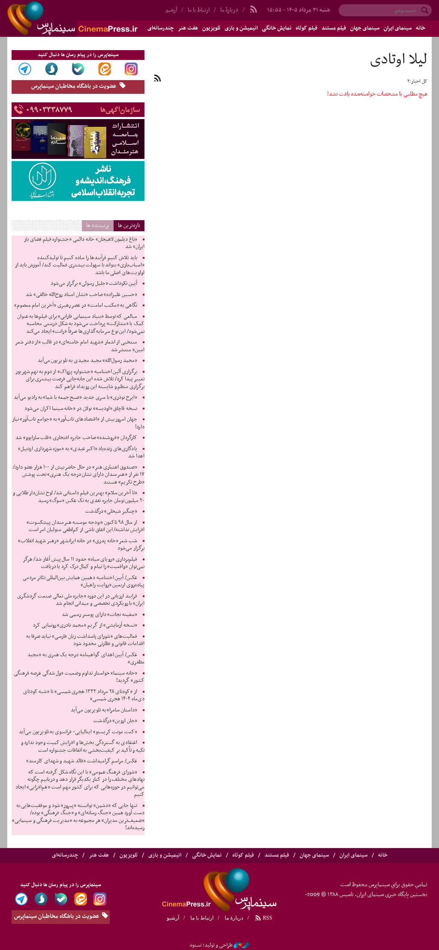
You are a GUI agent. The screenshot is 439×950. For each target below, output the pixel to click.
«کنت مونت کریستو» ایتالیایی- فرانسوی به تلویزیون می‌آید (78, 732)
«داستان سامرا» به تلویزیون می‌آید (104, 710)
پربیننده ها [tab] (97, 225)
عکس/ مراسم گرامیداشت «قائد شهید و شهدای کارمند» (81, 761)
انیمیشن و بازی (241, 28)
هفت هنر (188, 28)
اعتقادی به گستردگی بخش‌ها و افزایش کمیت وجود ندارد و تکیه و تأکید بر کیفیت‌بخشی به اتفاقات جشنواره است (82, 746)
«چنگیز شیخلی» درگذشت (111, 511)
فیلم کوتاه (306, 28)
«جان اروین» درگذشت (115, 721)
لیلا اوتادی (398, 60)
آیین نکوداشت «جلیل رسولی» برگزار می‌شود (94, 283)
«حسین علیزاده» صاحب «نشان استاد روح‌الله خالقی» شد (81, 294)
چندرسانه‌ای (65, 855)
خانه (420, 28)
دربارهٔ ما (229, 10)
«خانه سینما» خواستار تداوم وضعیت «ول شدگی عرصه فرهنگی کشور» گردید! (79, 677)
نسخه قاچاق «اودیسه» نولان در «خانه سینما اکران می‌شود (80, 408)
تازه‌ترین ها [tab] (129, 225)
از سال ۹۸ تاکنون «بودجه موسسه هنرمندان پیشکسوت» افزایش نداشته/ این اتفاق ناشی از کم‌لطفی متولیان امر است (85, 526)
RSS (267, 918)
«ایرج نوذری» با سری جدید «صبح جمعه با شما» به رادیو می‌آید (75, 397)
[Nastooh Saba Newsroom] (241, 945)
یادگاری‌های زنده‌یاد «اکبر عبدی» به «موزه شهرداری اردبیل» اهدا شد (81, 452)
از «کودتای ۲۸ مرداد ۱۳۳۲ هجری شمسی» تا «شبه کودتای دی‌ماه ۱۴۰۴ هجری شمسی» (83, 695)
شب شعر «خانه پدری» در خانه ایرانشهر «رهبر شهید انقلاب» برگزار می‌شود (81, 544)
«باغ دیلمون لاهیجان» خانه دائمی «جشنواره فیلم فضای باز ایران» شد (84, 243)
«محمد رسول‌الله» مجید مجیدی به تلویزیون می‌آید (87, 360)
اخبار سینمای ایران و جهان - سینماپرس (93, 18)
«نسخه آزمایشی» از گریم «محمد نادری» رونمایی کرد (85, 625)
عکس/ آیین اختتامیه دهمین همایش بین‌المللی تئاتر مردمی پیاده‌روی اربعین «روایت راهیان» (83, 581)
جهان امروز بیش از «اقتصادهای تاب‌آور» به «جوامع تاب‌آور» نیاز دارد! (78, 423)
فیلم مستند (334, 28)
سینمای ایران (398, 28)
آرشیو (173, 918)
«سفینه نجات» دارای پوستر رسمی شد (99, 614)
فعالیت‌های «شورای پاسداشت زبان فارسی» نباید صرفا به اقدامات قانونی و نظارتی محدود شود (85, 640)
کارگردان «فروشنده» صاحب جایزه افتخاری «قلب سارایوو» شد (76, 437)
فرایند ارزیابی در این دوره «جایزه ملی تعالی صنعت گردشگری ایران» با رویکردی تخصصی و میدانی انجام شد (80, 600)
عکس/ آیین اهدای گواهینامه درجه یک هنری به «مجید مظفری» (85, 658)
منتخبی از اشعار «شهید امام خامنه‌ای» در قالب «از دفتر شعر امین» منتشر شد (79, 346)
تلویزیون (211, 28)
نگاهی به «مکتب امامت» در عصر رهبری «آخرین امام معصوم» (75, 305)
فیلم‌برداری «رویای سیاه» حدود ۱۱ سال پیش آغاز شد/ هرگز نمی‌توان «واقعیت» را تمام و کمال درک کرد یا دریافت (83, 563)
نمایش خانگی (277, 28)
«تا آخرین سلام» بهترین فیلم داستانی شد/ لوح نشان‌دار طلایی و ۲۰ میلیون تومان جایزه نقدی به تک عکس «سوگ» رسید (78, 496)
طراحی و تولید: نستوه (211, 945)
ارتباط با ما (199, 10)
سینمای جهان (364, 28)
